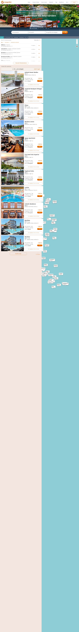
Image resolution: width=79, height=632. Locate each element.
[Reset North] (77, 43)
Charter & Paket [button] (36, 2)
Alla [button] (2, 42)
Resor (29, 2)
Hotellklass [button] (16, 37)
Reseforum (61, 2)
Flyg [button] (56, 2)
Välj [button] (39, 45)
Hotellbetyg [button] (21, 37)
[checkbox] (4, 37)
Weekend (51, 2)
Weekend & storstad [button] (15, 42)
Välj (39, 80)
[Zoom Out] (77, 42)
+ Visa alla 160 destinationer (21, 63)
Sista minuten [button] (44, 2)
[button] (19, 32)
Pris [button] (12, 37)
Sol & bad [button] (7, 42)
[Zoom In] (77, 40)
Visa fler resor (18, 253)
